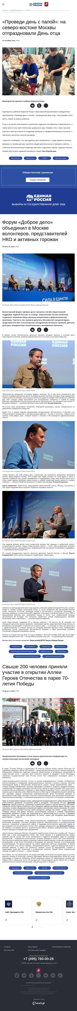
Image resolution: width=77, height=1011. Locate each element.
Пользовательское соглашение (38, 987)
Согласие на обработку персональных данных (38, 993)
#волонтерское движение (39, 878)
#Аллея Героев (60, 868)
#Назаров (15, 868)
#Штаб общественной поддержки (22, 651)
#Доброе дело (46, 651)
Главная (5, 10)
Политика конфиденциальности (38, 989)
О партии (7, 947)
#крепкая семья (60, 158)
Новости (28, 10)
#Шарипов (15, 646)
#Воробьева (15, 158)
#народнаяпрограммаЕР (53, 656)
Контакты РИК (9, 950)
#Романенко (61, 646)
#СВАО (44, 158)
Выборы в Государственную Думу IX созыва (19, 635)
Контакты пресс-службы (37, 950)
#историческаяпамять (22, 873)
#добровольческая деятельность (27, 656)
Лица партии (32, 947)
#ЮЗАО (44, 868)
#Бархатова (30, 868)
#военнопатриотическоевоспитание (49, 873)
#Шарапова (46, 646)
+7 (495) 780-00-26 (38, 959)
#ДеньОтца (30, 158)
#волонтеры (61, 651)
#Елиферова (30, 646)
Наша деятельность (16, 10)
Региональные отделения (61, 947)
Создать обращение (38, 180)
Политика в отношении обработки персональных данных (38, 991)
